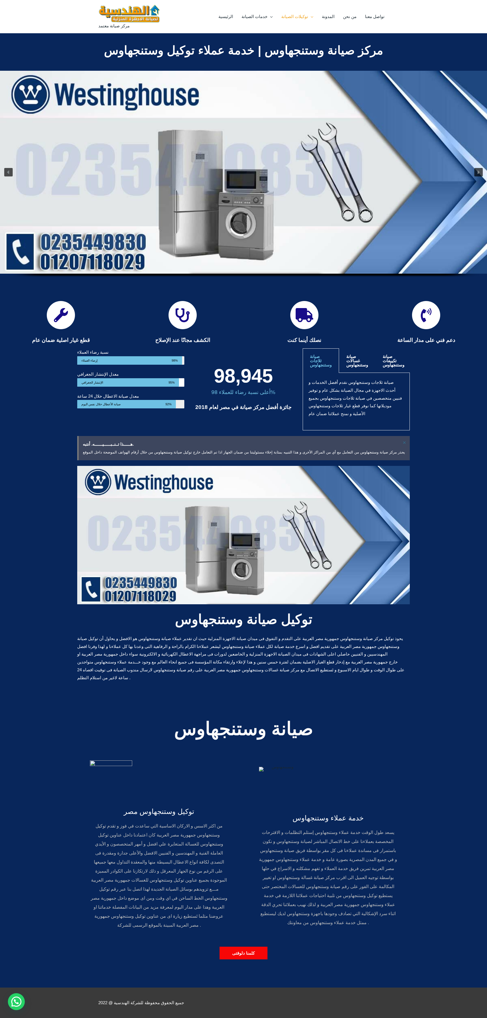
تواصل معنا (374, 16)
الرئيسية (225, 16)
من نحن (350, 16)
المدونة (328, 16)
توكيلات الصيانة (294, 16)
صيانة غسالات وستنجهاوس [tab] (357, 360)
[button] (8, 172)
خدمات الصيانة (254, 16)
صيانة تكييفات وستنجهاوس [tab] (393, 360)
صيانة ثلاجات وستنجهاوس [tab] (321, 360)
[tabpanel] (356, 401)
